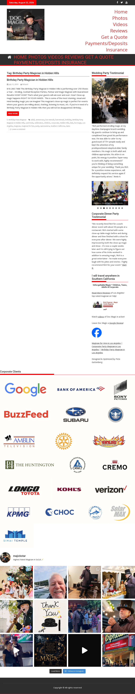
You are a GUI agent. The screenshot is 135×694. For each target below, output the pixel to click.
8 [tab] (119, 208)
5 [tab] (110, 208)
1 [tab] (98, 208)
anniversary (40, 120)
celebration (39, 123)
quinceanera (45, 126)
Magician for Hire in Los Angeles (106, 343)
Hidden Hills (64, 123)
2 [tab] (101, 208)
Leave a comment (18, 129)
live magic (78, 123)
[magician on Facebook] (97, 336)
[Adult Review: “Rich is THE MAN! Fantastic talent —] (50, 616)
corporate (55, 123)
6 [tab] (113, 208)
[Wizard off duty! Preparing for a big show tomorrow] (50, 582)
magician (17, 126)
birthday (68, 120)
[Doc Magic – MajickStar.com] (9, 56)
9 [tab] (122, 208)
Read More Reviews (101, 292)
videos (101, 316)
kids (71, 123)
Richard (25, 84)
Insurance (116, 50)
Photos (119, 18)
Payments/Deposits (106, 43)
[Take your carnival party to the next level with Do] (84, 616)
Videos (120, 24)
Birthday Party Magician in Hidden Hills (30, 79)
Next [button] (125, 192)
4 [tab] (107, 208)
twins (68, 126)
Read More (13, 114)
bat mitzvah (59, 120)
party (37, 126)
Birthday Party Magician (17, 120)
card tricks (29, 123)
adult (33, 120)
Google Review (116, 323)
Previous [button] (95, 192)
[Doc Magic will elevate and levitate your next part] (84, 650)
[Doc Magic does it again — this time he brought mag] (16, 650)
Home (120, 12)
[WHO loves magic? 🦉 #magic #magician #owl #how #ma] (16, 616)
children (47, 123)
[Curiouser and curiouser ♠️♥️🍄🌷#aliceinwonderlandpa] (16, 582)
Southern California (58, 126)
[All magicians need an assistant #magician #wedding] (84, 582)
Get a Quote (114, 37)
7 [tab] (116, 208)
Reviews (118, 31)
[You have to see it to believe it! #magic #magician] (50, 650)
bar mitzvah (49, 120)
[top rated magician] (105, 310)
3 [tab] (104, 208)
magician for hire (28, 126)
